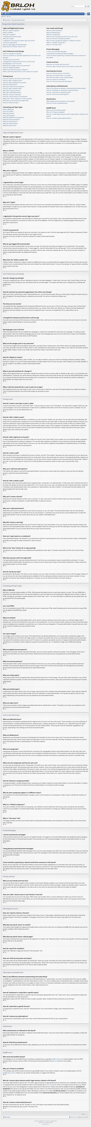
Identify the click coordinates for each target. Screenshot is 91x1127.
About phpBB (57, 1061)
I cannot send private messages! (56, 51)
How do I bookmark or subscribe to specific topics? (62, 90)
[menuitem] (86, 13)
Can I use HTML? (8, 111)
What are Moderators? (53, 32)
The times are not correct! (11, 59)
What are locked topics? (10, 123)
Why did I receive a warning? (12, 94)
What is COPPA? (8, 32)
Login (9, 16)
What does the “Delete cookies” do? (14, 46)
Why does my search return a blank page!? (59, 77)
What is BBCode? (8, 109)
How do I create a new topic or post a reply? (16, 78)
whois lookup (50, 1085)
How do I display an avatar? (11, 67)
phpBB (29, 336)
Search (4, 16)
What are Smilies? (8, 113)
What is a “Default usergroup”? (56, 42)
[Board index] (18, 6)
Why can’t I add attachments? (12, 92)
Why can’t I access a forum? (11, 90)
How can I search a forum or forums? (57, 73)
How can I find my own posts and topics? (59, 81)
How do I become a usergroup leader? (58, 38)
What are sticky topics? (10, 121)
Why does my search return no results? (58, 75)
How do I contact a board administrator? (58, 118)
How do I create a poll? (10, 84)
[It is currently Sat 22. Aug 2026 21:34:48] (87, 20)
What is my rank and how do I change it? (15, 69)
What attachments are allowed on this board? (60, 101)
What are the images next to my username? (16, 65)
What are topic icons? (9, 125)
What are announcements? (11, 119)
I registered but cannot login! (12, 36)
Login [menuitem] (89, 14)
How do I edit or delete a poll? (12, 88)
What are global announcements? (13, 117)
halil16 (51, 1122)
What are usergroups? (53, 34)
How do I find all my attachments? (56, 103)
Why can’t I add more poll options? (13, 86)
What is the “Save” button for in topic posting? (17, 98)
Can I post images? (9, 115)
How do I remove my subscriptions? (57, 94)
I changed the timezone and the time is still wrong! (19, 61)
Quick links (3, 14)
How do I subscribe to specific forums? (58, 92)
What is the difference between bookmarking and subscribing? (66, 88)
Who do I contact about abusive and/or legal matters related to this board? (67, 115)
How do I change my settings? (12, 53)
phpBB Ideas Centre (9, 1073)
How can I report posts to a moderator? (15, 96)
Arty (43, 1122)
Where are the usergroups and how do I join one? (61, 36)
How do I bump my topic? (11, 102)
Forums (8, 13)
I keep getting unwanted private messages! (59, 53)
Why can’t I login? (8, 38)
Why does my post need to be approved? (16, 100)
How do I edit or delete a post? (12, 80)
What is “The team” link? (54, 44)
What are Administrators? (54, 30)
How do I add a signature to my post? (14, 82)
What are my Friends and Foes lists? (57, 64)
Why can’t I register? (9, 34)
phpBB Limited (56, 1059)
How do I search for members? (56, 79)
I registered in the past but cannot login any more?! (19, 40)
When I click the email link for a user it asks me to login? (20, 71)
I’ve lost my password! (10, 42)
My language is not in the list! (12, 63)
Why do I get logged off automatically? (15, 44)
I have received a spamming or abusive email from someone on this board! (66, 56)
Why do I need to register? (11, 30)
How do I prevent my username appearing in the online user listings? (22, 56)
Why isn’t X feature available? (55, 112)
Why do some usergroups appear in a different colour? (63, 40)
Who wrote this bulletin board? (56, 110)
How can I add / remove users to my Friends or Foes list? (64, 66)
